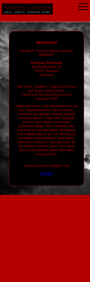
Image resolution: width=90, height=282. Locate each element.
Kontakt (46, 174)
